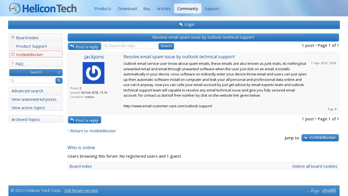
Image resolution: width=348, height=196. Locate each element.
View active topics (28, 107)
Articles (164, 8)
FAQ (19, 63)
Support (212, 8)
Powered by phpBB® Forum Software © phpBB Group (329, 191)
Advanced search (27, 90)
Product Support (31, 46)
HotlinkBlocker (29, 54)
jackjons (94, 56)
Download (127, 8)
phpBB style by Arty (313, 191)
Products (102, 8)
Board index (27, 37)
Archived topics (25, 119)
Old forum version (81, 190)
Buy (146, 8)
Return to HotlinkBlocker (93, 131)
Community (187, 8)
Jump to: (292, 137)
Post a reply (87, 47)
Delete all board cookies (314, 166)
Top (330, 109)
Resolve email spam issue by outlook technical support (203, 37)
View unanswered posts (34, 99)
